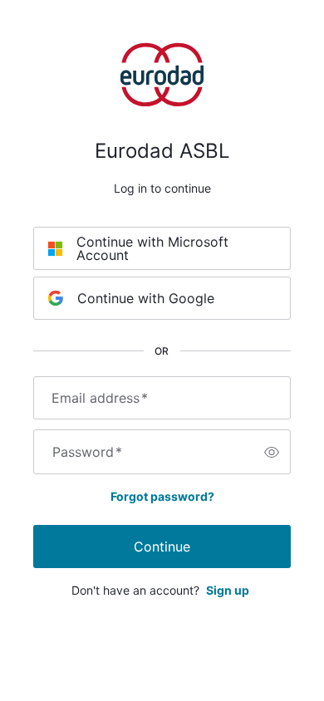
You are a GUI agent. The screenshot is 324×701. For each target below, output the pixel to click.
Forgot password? (162, 496)
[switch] (271, 451)
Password (87, 451)
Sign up (227, 590)
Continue (162, 546)
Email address (100, 397)
